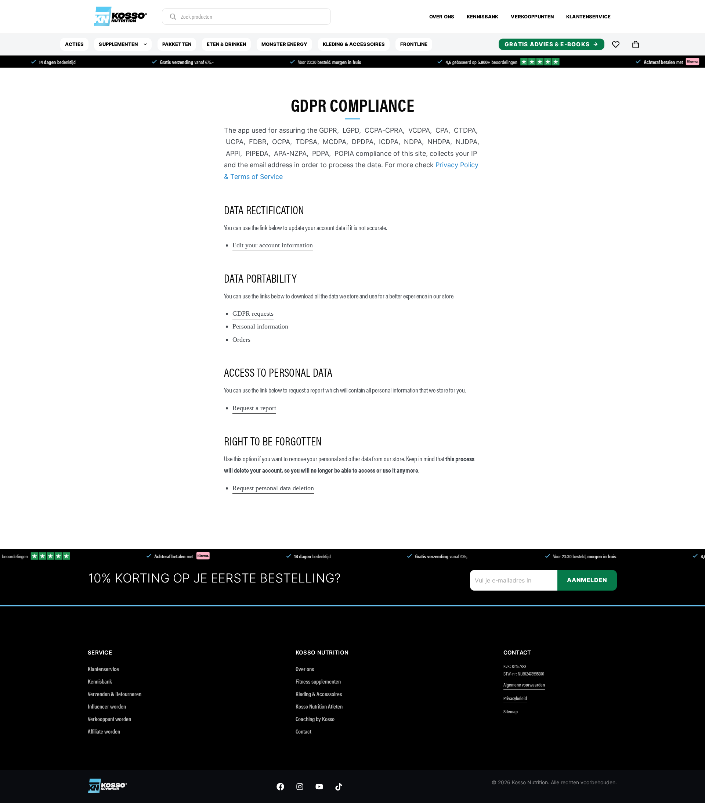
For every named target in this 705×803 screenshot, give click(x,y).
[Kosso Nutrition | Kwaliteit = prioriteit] (120, 17)
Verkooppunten (532, 16)
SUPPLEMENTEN (118, 44)
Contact (303, 731)
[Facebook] (280, 786)
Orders (241, 339)
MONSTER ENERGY (284, 44)
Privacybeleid (515, 698)
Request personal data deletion (273, 488)
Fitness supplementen (318, 681)
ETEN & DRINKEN (226, 44)
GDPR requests (253, 313)
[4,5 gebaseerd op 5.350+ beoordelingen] (476, 61)
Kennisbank (482, 16)
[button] (635, 44)
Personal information (260, 326)
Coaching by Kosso (315, 718)
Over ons (441, 16)
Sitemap (510, 711)
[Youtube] (319, 786)
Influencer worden (107, 706)
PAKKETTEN (176, 44)
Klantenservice (588, 16)
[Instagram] (300, 786)
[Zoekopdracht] (173, 17)
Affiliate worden (104, 731)
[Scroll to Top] (687, 785)
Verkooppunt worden (109, 718)
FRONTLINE (413, 44)
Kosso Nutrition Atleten (319, 706)
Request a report (254, 408)
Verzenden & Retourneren (114, 693)
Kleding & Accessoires (319, 693)
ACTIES (74, 44)
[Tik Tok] (338, 786)
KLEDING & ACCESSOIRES (354, 44)
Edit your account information (272, 245)
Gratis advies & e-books (547, 44)
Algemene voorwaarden (524, 684)
